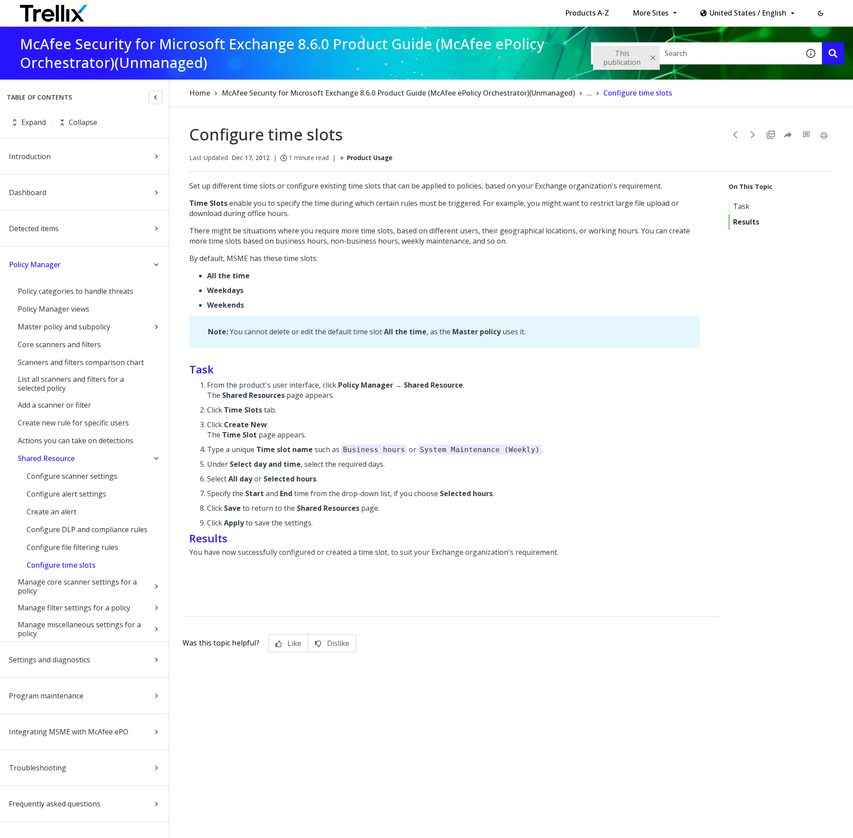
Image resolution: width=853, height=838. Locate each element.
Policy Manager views (53, 309)
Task (741, 206)
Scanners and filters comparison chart (81, 362)
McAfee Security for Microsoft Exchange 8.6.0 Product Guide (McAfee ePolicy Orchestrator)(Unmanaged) (398, 93)
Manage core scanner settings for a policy (77, 586)
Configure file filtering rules (72, 547)
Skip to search (214, 10)
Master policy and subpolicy (64, 327)
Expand (33, 122)
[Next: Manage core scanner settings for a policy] (753, 135)
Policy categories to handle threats (75, 291)
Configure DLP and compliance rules (87, 529)
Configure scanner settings (72, 476)
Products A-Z (587, 13)
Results (746, 222)
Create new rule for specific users (73, 423)
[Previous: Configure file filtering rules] (735, 135)
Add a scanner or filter (54, 405)
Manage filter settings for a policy (74, 608)
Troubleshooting (37, 768)
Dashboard (27, 192)
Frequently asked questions (54, 804)
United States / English (748, 13)
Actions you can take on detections (75, 440)
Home (199, 93)
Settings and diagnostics (49, 660)
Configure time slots (61, 565)
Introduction (30, 156)
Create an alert (51, 512)
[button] (820, 13)
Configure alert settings (66, 494)
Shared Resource (46, 458)
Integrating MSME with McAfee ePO (68, 732)
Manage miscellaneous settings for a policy (79, 629)
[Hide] (155, 97)
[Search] (833, 53)
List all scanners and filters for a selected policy (71, 384)
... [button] (589, 93)
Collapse (83, 122)
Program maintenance (46, 696)
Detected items (34, 228)
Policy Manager (34, 264)
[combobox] (695, 53)
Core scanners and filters (59, 344)
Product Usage (369, 157)
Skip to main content (146, 10)
